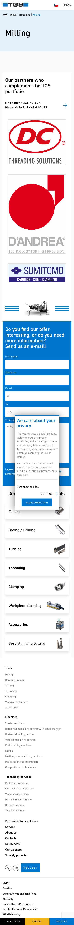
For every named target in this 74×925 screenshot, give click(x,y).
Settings (46, 494)
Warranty (8, 899)
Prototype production (17, 783)
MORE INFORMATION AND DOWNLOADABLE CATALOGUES (26, 105)
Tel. (7, 404)
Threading (11, 691)
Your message (13, 420)
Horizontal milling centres (19, 734)
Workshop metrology (17, 794)
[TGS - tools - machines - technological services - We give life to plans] (5, 14)
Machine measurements (18, 799)
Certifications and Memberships (20, 909)
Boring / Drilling (14, 680)
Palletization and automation (21, 762)
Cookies (7, 888)
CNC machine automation (19, 788)
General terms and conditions (19, 893)
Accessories (12, 707)
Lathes (9, 751)
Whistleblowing (11, 914)
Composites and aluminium (20, 767)
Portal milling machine (18, 745)
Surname (10, 372)
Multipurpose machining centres (23, 756)
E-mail (9, 388)
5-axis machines (14, 723)
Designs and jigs (14, 805)
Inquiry (61, 921)
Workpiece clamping (16, 702)
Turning (9, 685)
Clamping (10, 696)
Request (30, 868)
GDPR (6, 883)
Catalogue (12, 921)
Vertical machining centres (20, 740)
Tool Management (15, 810)
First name (11, 356)
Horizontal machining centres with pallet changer (33, 729)
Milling (9, 674)
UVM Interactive (24, 904)
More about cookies (27, 487)
